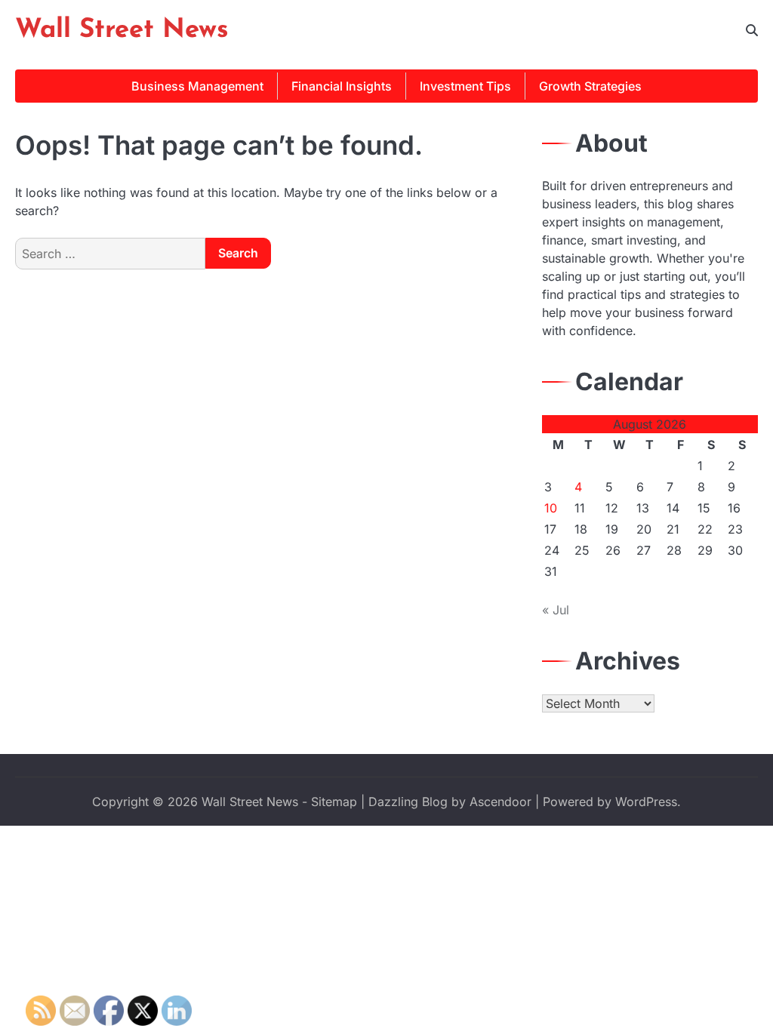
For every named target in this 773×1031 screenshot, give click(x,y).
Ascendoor (500, 801)
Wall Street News (122, 30)
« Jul (555, 609)
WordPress (646, 801)
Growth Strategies (590, 86)
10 (550, 508)
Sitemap (334, 801)
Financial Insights (341, 86)
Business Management (197, 86)
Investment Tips (465, 86)
